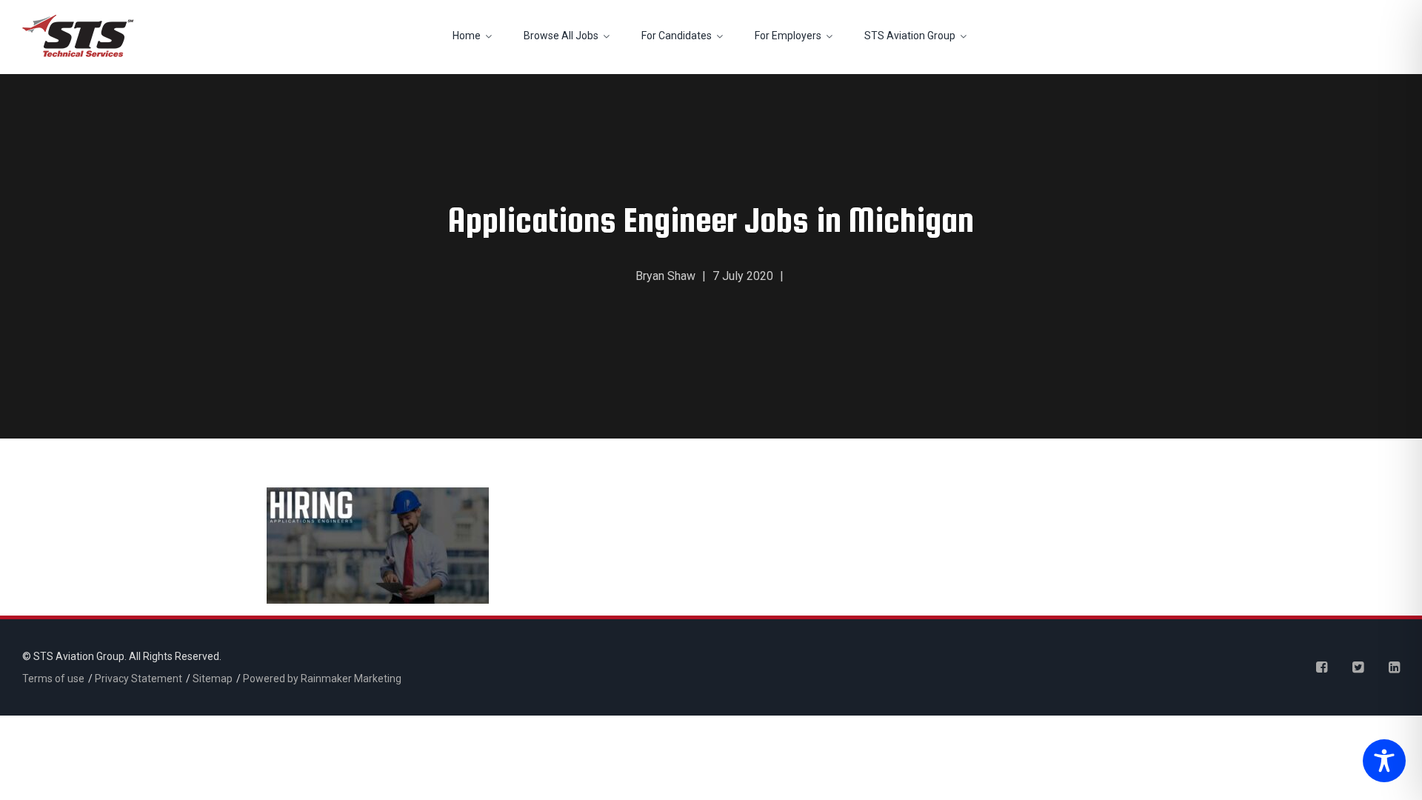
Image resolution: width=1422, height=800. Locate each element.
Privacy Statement (138, 678)
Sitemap (213, 678)
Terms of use (53, 678)
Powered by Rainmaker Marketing (322, 678)
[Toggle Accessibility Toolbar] (1380, 762)
